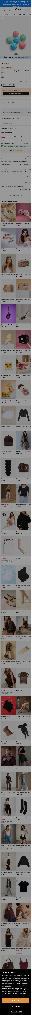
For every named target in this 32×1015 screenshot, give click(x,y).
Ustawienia (15, 1007)
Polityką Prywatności (20, 993)
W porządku (15, 1001)
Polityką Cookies (6, 993)
